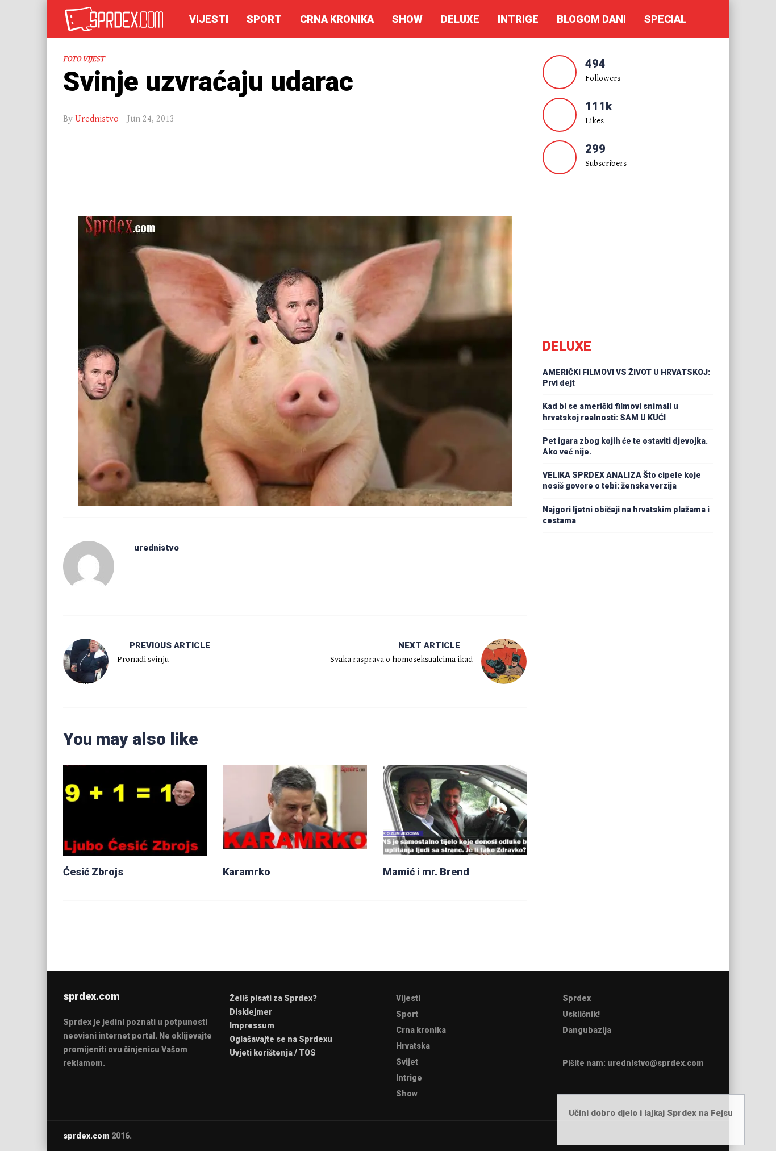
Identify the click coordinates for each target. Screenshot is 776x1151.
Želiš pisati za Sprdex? (273, 998)
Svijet (407, 1061)
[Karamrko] (294, 810)
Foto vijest (84, 59)
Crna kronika (337, 19)
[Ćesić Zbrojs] (135, 810)
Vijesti (208, 19)
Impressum (252, 1025)
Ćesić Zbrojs (93, 872)
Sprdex (576, 998)
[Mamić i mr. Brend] (455, 810)
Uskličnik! (581, 1014)
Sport (264, 19)
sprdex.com (86, 1135)
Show (407, 19)
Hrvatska (413, 1045)
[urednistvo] (88, 566)
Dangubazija (586, 1030)
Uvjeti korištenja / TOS (273, 1052)
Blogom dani (591, 19)
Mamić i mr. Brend (426, 872)
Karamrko (246, 872)
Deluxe (460, 19)
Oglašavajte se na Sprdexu (281, 1039)
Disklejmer (251, 1011)
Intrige (518, 19)
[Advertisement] (295, 174)
